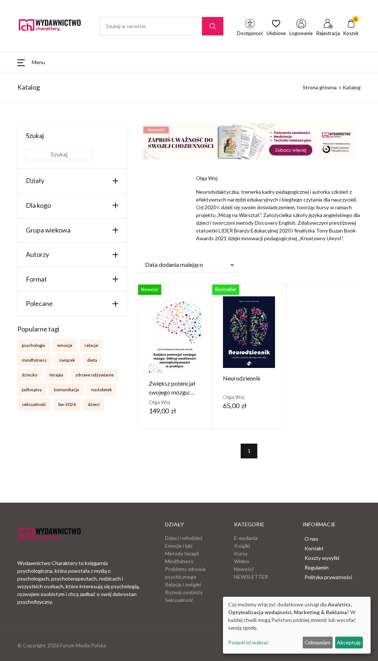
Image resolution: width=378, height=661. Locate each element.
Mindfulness (179, 561)
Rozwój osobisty (184, 592)
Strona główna (320, 87)
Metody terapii (182, 553)
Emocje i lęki (178, 546)
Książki (242, 546)
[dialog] (297, 625)
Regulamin (317, 567)
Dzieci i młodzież (183, 538)
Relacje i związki (183, 584)
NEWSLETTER (251, 577)
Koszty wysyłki (322, 558)
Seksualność (179, 600)
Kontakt (314, 548)
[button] (31, 62)
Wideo (241, 561)
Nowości (244, 569)
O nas (311, 539)
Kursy (241, 553)
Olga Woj (159, 402)
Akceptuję (349, 642)
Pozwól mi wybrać (248, 642)
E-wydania (246, 538)
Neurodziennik (242, 378)
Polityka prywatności (328, 577)
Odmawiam (317, 642)
